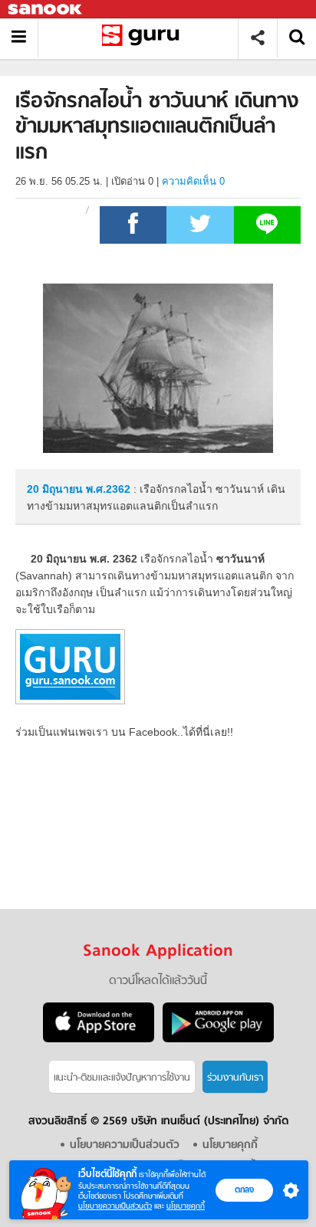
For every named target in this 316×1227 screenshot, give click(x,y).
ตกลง (244, 1189)
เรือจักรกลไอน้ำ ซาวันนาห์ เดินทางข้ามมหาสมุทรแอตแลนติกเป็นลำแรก (144, 38)
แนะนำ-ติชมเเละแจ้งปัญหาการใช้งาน (122, 1078)
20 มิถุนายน (56, 489)
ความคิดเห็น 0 (193, 181)
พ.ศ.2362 (108, 489)
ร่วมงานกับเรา (235, 1078)
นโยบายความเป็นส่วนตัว (115, 1206)
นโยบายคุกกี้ (185, 1206)
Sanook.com (46, 9)
